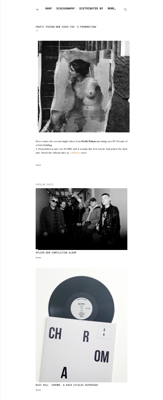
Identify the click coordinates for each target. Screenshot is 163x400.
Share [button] (38, 165)
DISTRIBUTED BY (91, 8)
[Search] (125, 9)
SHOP (48, 8)
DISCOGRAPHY (66, 8)
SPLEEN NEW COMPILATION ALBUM (56, 252)
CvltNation (75, 152)
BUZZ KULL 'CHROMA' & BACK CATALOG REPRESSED (67, 384)
